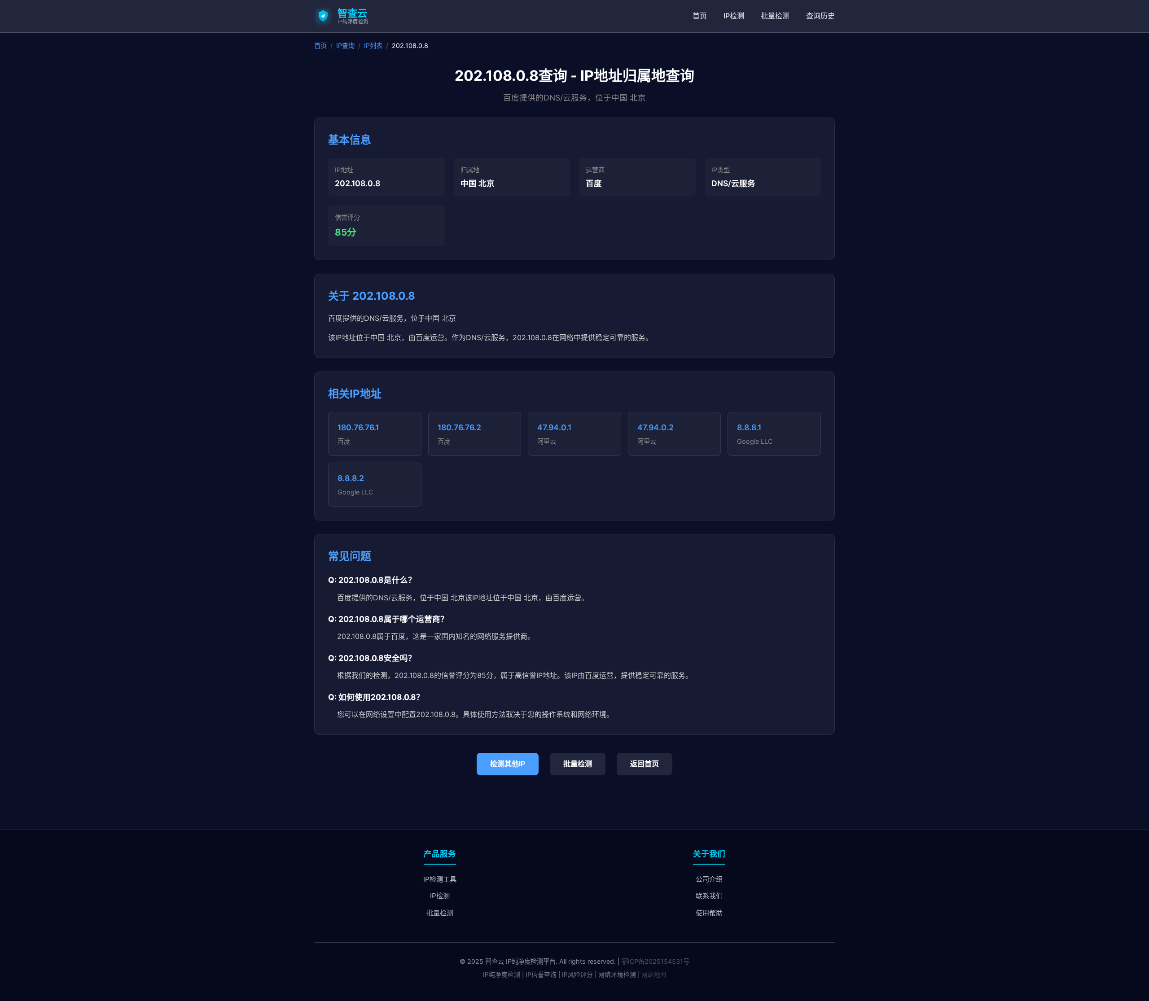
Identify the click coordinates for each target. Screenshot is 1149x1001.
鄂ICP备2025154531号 (655, 961)
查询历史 (820, 15)
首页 (700, 15)
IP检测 (734, 15)
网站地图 (654, 974)
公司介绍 (709, 879)
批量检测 (775, 15)
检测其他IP (507, 763)
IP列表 (373, 45)
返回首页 (644, 763)
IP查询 (345, 45)
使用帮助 (709, 913)
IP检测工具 (439, 879)
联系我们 (709, 896)
